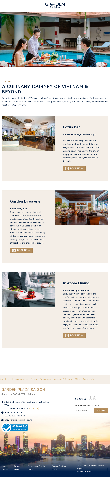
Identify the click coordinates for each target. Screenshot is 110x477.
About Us (4, 379)
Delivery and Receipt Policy (36, 467)
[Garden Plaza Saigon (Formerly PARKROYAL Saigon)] (55, 6)
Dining (34, 379)
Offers (77, 379)
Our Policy (5, 467)
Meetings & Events (63, 379)
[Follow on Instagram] (94, 398)
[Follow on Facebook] (90, 398)
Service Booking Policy (59, 467)
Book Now (76, 168)
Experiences (45, 379)
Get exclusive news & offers (87, 405)
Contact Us (88, 379)
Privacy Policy (17, 467)
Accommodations (20, 379)
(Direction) (34, 408)
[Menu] (3, 6)
